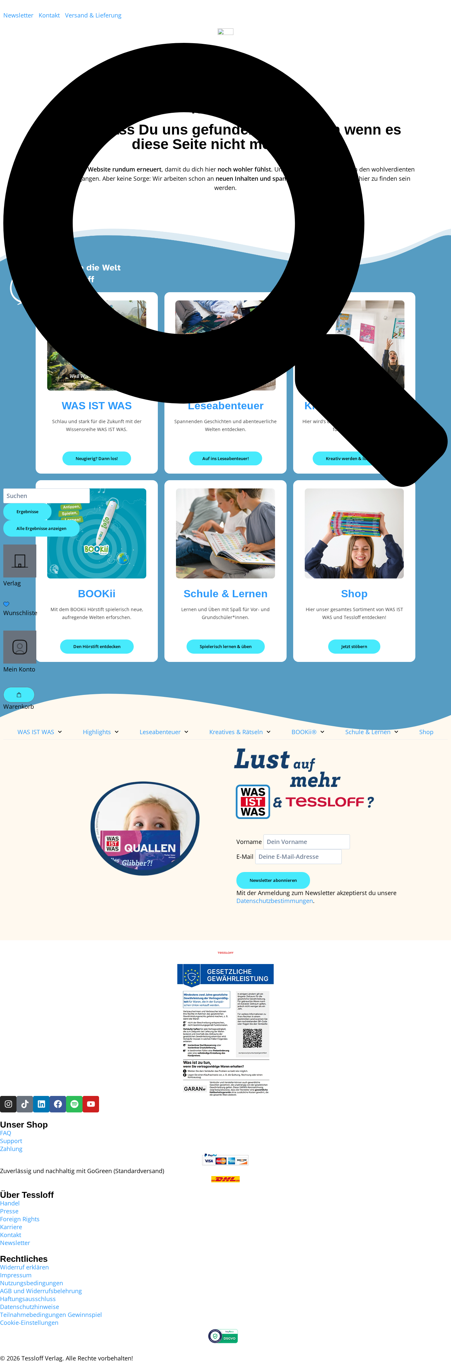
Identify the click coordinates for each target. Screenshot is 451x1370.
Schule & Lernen (368, 732)
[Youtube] (91, 1104)
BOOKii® (304, 732)
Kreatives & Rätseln (236, 732)
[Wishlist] (225, 605)
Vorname (249, 842)
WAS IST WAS (35, 732)
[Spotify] (74, 1104)
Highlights (97, 732)
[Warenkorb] (19, 694)
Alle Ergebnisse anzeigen (41, 528)
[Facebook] (58, 1104)
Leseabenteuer (160, 732)
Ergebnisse (27, 511)
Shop (426, 732)
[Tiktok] (25, 1104)
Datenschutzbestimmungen (274, 901)
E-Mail (245, 856)
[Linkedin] (41, 1104)
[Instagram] (8, 1104)
